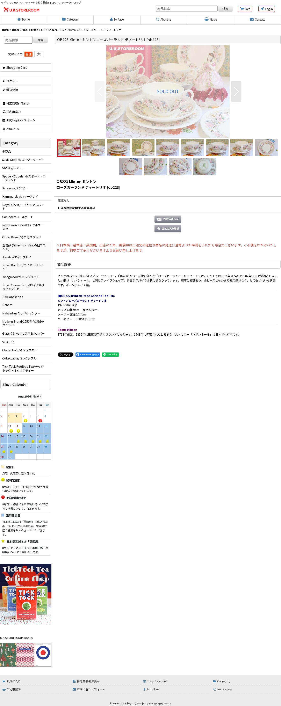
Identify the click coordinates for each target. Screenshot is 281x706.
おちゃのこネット (134, 703)
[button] (100, 91)
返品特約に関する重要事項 (78, 208)
